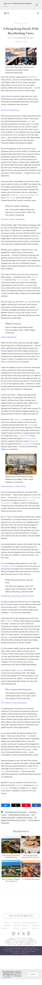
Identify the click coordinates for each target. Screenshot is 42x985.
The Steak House (27, 444)
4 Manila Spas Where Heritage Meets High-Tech (31, 856)
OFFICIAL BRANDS (21, 925)
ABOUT (6, 923)
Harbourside (33, 441)
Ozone (25, 302)
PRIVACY (25, 928)
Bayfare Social (9, 198)
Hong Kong (32, 77)
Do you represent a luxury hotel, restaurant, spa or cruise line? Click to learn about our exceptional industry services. (21, 950)
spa (25, 285)
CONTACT (35, 928)
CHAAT (12, 195)
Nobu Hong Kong (29, 438)
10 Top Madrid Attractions (31, 879)
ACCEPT (33, 974)
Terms (12, 976)
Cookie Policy (7, 977)
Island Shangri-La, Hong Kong (29, 498)
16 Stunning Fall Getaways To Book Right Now (11, 856)
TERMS (15, 928)
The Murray (9, 621)
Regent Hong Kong (8, 817)
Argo (29, 788)
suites (29, 121)
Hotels (17, 23)
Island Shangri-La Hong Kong (19, 815)
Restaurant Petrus (8, 566)
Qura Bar (30, 425)
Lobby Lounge (18, 419)
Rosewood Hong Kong (24, 817)
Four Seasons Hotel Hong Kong (15, 812)
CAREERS (7, 925)
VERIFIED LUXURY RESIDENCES (25, 923)
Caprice (18, 785)
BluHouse (34, 195)
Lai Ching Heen (23, 436)
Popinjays (19, 670)
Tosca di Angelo (22, 280)
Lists (24, 23)
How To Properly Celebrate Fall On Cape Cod (11, 880)
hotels (4, 815)
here (5, 6)
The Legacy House (23, 195)
